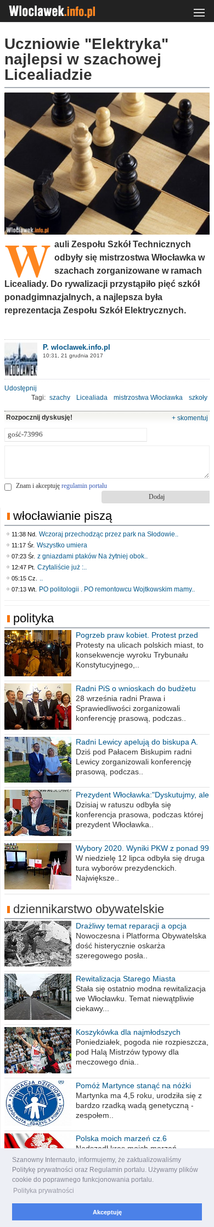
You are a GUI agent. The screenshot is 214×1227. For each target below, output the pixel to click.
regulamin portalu (84, 486)
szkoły (198, 397)
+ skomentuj (190, 418)
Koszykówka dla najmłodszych (128, 1032)
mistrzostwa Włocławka (148, 397)
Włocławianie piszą (62, 516)
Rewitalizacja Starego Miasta (126, 978)
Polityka (33, 618)
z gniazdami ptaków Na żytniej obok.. (92, 556)
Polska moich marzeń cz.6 (121, 1138)
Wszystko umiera (62, 545)
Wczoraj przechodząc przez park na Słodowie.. (108, 534)
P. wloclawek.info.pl (76, 347)
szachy (59, 397)
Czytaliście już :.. (62, 567)
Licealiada (92, 397)
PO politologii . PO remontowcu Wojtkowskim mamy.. (117, 589)
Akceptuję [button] (107, 1212)
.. (41, 578)
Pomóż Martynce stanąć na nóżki (133, 1085)
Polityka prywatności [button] (43, 1191)
